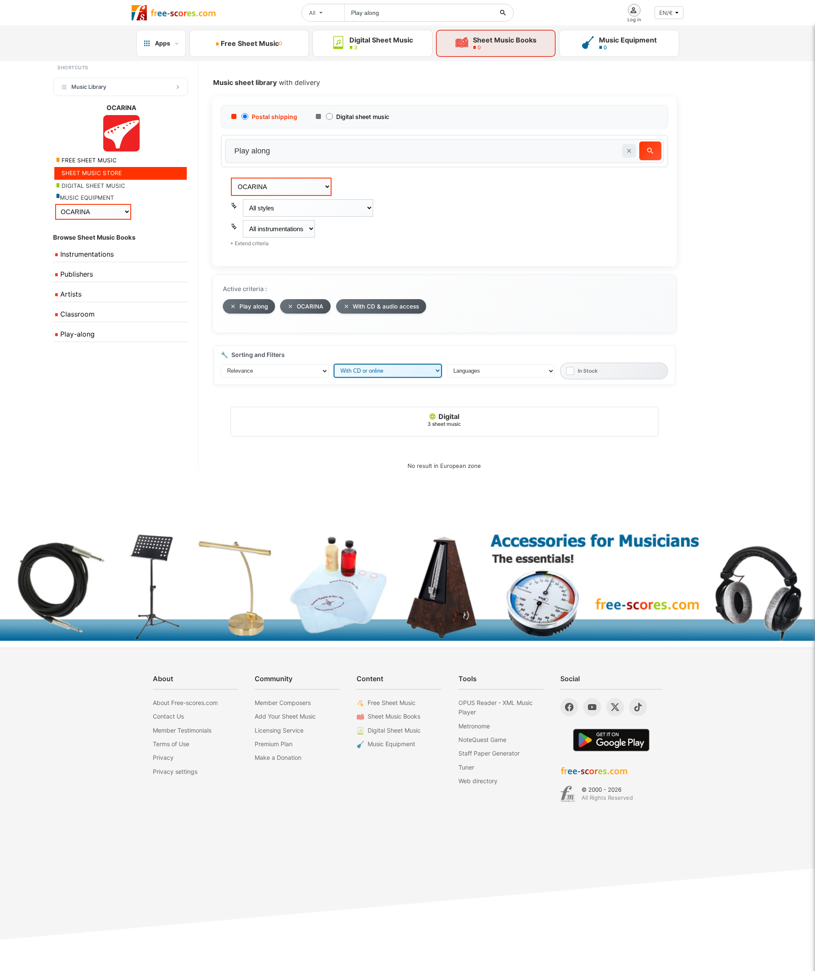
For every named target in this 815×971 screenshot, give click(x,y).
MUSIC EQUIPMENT (87, 197)
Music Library (88, 86)
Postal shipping (274, 116)
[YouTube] (592, 707)
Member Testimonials (182, 730)
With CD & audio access (386, 306)
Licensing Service (279, 730)
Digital (444, 419)
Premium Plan (273, 743)
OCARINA (310, 306)
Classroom (76, 314)
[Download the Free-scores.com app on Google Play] (611, 740)
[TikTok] (638, 707)
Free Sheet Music (392, 702)
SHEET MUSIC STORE (91, 173)
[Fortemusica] (567, 794)
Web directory (477, 780)
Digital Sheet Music (394, 730)
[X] (615, 707)
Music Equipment (391, 743)
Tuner (466, 767)
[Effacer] (629, 151)
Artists (70, 294)
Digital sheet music (362, 116)
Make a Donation (278, 757)
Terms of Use (171, 743)
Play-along (76, 334)
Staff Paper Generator (489, 753)
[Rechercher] (503, 12)
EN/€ (666, 12)
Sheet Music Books (394, 716)
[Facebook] (569, 707)
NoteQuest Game (482, 739)
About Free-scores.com (185, 702)
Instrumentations (86, 254)
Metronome (474, 726)
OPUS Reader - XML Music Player (495, 707)
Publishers (75, 274)
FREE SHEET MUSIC (88, 160)
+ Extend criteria (249, 243)
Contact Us (168, 716)
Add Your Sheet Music (285, 716)
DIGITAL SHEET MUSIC (92, 185)
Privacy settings (175, 771)
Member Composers (283, 702)
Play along (253, 306)
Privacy (163, 757)
